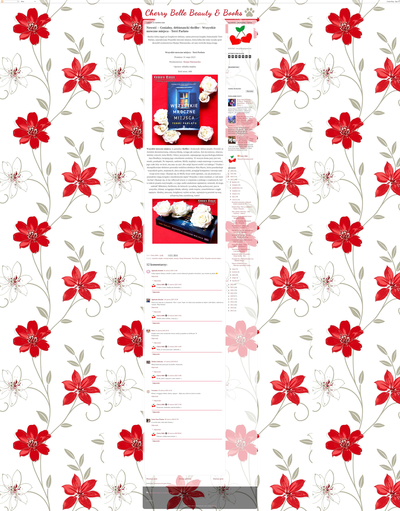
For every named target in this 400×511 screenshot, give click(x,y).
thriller (202, 258)
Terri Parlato (195, 258)
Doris (153, 330)
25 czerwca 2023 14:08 (174, 375)
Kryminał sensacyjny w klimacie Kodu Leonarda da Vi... (241, 203)
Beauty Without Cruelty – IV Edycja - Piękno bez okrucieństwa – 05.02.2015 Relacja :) (245, 102)
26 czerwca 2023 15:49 (174, 404)
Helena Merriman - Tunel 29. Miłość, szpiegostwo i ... (240, 245)
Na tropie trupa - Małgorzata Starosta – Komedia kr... (240, 226)
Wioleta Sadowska (157, 361)
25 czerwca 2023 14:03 (174, 284)
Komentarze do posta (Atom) (162, 483)
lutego (234, 278)
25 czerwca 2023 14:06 (174, 346)
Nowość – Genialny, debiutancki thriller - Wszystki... (241, 222)
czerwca (234, 199)
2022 (232, 284)
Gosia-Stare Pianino (157, 419)
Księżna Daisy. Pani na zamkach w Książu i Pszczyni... (242, 207)
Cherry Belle (161, 284)
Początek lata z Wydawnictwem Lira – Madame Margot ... (242, 259)
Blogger (214, 506)
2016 (232, 302)
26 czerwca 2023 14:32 (165, 390)
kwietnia (235, 272)
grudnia (234, 182)
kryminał (155, 258)
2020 (232, 290)
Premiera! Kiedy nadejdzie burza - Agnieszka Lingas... (242, 217)
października (236, 188)
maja (233, 269)
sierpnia (234, 194)
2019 (232, 293)
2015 (232, 305)
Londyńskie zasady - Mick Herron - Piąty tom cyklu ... (242, 241)
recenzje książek (168, 258)
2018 (232, 296)
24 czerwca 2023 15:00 (170, 270)
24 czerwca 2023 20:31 (162, 330)
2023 (232, 179)
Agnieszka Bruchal (157, 299)
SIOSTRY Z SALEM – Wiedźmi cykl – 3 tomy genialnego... (241, 236)
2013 (232, 310)
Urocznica (154, 390)
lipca (233, 196)
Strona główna (185, 479)
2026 (232, 171)
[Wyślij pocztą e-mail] (169, 255)
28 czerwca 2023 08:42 (174, 433)
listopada (235, 185)
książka (160, 258)
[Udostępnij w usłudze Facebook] (175, 255)
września (235, 191)
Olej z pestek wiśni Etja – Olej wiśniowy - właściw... (241, 212)
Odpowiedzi (157, 281)
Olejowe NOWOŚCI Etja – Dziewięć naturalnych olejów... (242, 264)
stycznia (234, 280)
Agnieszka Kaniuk (157, 270)
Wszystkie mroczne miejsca (213, 258)
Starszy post (218, 479)
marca (234, 275)
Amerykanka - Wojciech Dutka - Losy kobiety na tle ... (241, 250)
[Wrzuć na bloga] (171, 255)
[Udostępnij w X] (173, 255)
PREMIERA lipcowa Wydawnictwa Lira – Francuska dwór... (242, 231)
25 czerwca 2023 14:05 (174, 315)
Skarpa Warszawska (192, 62)
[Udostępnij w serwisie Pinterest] (177, 255)
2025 (232, 174)
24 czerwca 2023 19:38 (171, 299)
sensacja (176, 258)
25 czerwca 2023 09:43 (171, 361)
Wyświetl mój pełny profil (245, 159)
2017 (232, 299)
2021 (232, 287)
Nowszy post (151, 479)
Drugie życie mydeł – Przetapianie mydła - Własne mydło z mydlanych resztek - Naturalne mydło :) (245, 139)
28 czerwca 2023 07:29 (171, 419)
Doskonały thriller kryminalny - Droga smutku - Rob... (241, 255)
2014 (232, 308)
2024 (232, 176)
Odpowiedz (154, 276)
